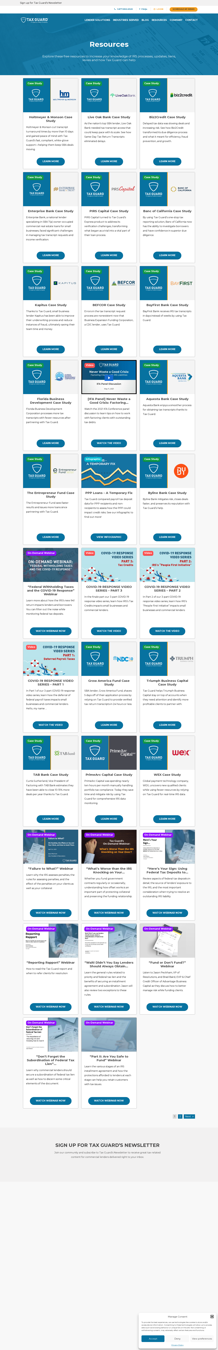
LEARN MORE (51, 161)
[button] (212, 1316)
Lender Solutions (97, 20)
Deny (177, 1338)
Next (188, 1116)
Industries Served (126, 20)
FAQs (144, 9)
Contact (191, 20)
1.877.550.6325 (124, 9)
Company (176, 20)
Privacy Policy (177, 1345)
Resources (159, 20)
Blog (145, 20)
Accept (153, 1338)
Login (159, 9)
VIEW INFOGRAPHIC (109, 537)
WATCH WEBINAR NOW (51, 631)
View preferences (202, 1338)
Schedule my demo (184, 9)
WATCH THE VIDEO (109, 443)
